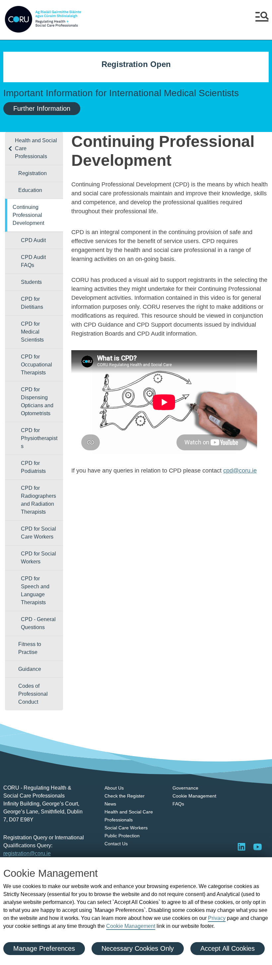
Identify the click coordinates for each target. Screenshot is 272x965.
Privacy (217, 918)
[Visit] (257, 846)
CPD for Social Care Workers (38, 533)
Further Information (41, 108)
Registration (32, 173)
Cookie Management (130, 926)
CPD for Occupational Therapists (36, 364)
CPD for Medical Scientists (32, 332)
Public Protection (122, 835)
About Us (114, 788)
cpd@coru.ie (240, 470)
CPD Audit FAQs (33, 261)
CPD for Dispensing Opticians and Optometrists (37, 401)
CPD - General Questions (38, 623)
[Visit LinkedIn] (241, 846)
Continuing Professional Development (28, 215)
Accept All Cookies (227, 948)
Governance (185, 788)
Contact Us (116, 843)
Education (30, 190)
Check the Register (124, 796)
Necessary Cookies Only (138, 948)
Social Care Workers (126, 827)
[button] (262, 19)
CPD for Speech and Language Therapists (35, 590)
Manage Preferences (44, 948)
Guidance (29, 669)
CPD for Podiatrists (33, 467)
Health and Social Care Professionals (36, 148)
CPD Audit (33, 240)
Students (31, 282)
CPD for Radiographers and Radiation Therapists (38, 500)
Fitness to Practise (29, 648)
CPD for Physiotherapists (39, 438)
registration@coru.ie (27, 853)
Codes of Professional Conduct (33, 694)
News (110, 803)
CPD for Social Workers (38, 557)
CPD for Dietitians (32, 303)
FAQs (178, 803)
